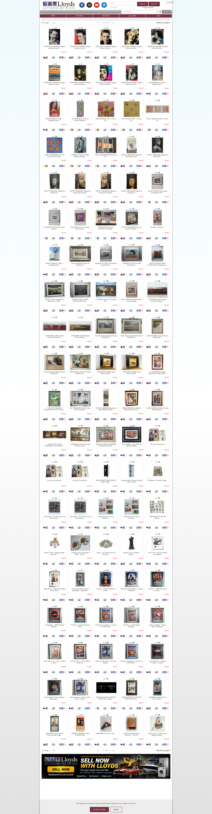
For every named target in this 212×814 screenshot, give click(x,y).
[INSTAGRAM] (89, 5)
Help (159, 16)
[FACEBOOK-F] (82, 5)
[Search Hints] (160, 11)
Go (54, 23)
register (106, 16)
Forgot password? (148, 7)
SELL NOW (132, 16)
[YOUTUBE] (96, 5)
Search (166, 12)
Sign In (142, 4)
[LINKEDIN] (104, 5)
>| (113, 23)
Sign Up (153, 4)
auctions (79, 16)
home (53, 16)
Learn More (131, 803)
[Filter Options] (157, 11)
